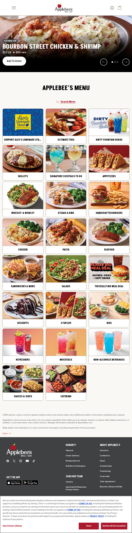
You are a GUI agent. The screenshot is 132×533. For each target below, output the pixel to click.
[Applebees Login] (112, 7)
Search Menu (68, 101)
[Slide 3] (117, 62)
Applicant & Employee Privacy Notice (76, 488)
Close (88, 525)
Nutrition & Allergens (75, 466)
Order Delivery (72, 455)
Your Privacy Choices (12, 525)
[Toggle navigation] (13, 8)
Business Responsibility (111, 486)
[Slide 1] (112, 62)
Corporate (104, 476)
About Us (104, 450)
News (102, 460)
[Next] (125, 62)
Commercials (106, 466)
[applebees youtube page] (27, 461)
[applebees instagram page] (20, 461)
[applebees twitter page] (14, 461)
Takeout (69, 450)
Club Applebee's (108, 481)
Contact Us (105, 455)
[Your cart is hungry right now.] (120, 7)
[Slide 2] (115, 62)
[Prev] (103, 62)
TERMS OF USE (85, 503)
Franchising (105, 471)
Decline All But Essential (114, 525)
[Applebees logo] (64, 7)
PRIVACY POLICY (97, 516)
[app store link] (14, 482)
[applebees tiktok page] (34, 461)
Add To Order (14, 61)
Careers (69, 481)
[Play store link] (30, 482)
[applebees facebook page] (7, 461)
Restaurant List (73, 460)
